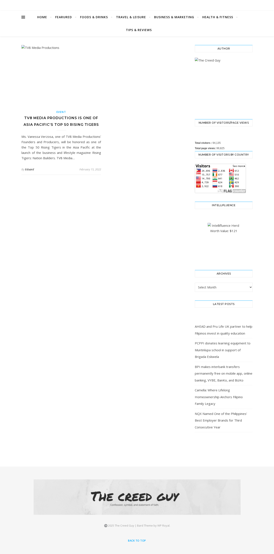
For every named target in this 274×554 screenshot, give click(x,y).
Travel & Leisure (131, 17)
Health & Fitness (217, 17)
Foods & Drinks (94, 17)
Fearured (63, 17)
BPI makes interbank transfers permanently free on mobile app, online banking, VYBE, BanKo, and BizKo (223, 373)
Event (61, 112)
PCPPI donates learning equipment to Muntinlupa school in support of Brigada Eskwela (222, 350)
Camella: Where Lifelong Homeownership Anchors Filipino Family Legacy (219, 397)
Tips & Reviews (139, 30)
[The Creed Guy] (137, 497)
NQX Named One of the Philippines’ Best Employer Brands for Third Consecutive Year (221, 420)
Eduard (29, 169)
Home (42, 17)
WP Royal (163, 525)
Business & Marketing (174, 17)
